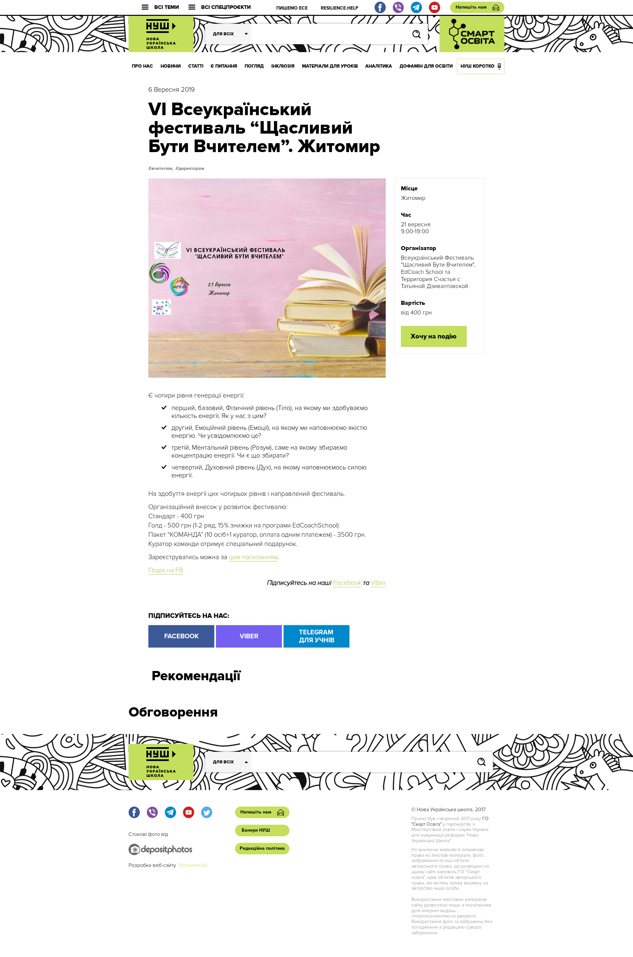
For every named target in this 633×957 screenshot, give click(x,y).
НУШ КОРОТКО (478, 66)
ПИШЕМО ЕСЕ (292, 8)
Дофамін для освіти (426, 66)
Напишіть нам (471, 7)
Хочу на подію (434, 336)
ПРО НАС (142, 66)
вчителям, (162, 168)
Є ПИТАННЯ (224, 66)
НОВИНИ (171, 66)
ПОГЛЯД (254, 66)
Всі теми (166, 7)
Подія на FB (165, 570)
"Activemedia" (192, 865)
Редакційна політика (262, 848)
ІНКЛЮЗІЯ (282, 66)
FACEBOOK (181, 636)
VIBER (249, 636)
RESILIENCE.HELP (339, 8)
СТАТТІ (195, 66)
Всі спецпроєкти (226, 7)
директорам (191, 168)
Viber (378, 583)
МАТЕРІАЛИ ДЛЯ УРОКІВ (330, 66)
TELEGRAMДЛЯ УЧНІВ (316, 636)
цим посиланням (253, 557)
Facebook (347, 583)
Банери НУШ (256, 830)
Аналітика (378, 66)
